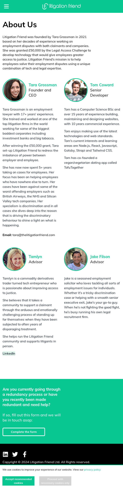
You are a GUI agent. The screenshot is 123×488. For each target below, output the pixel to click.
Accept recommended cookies (18, 480)
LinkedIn (9, 353)
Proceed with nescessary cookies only (55, 480)
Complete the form (24, 432)
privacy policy (92, 469)
